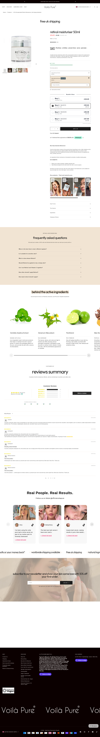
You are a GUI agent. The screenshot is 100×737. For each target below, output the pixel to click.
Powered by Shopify (54, 730)
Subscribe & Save (18, 6)
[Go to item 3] (15, 70)
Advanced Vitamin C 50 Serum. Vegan (26, 684)
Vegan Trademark (25, 673)
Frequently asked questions (6, 666)
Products (9, 12)
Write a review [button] (82, 393)
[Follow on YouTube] (92, 732)
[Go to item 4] (20, 70)
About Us (23, 656)
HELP (25, 6)
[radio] (70, 99)
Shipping (4, 658)
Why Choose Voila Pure (26, 663)
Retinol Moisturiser (25, 681)
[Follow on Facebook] (80, 732)
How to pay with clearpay (8, 663)
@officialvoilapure (57, 498)
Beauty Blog (23, 658)
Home (4, 12)
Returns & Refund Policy (8, 668)
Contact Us (5, 656)
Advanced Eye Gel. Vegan (27, 679)
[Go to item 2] (10, 70)
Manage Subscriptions (26, 669)
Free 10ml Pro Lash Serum (27, 667)
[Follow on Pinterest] (88, 732)
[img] (7, 417)
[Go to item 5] (25, 70)
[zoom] (36, 64)
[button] (41, 389)
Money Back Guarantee (26, 665)
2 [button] (48, 478)
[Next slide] (89, 355)
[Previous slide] (11, 355)
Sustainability (24, 671)
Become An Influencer (26, 661)
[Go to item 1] (4, 70)
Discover (9, 6)
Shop (3, 6)
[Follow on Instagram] (84, 732)
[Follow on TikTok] (97, 732)
